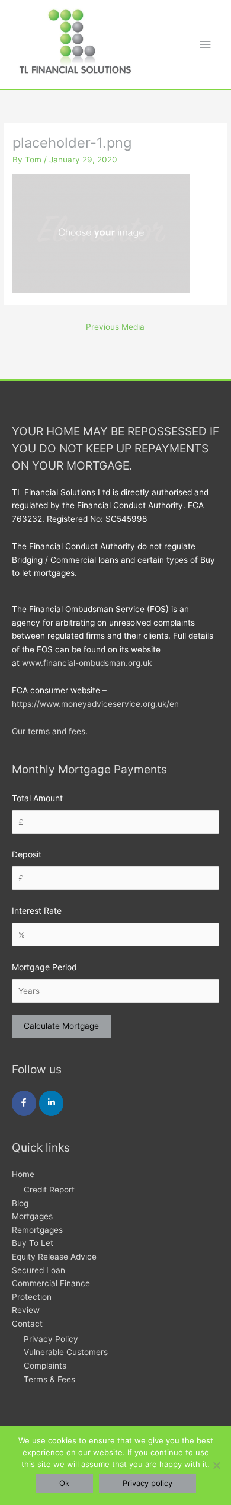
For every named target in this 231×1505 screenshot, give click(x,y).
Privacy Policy (51, 1339)
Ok (64, 1483)
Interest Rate (37, 910)
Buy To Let (32, 1243)
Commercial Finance (51, 1283)
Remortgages (37, 1230)
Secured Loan (38, 1270)
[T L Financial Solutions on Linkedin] (51, 1103)
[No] (216, 1465)
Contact (27, 1323)
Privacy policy (147, 1483)
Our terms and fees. (50, 731)
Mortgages (32, 1216)
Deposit (26, 854)
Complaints (45, 1365)
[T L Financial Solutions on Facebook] (24, 1103)
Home (23, 1174)
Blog (20, 1203)
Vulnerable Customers (66, 1352)
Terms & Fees (49, 1379)
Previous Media (115, 326)
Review (26, 1310)
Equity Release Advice (54, 1256)
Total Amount (37, 798)
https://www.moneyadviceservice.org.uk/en (95, 704)
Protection (32, 1297)
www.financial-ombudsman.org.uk (87, 663)
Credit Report (49, 1189)
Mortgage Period (44, 967)
